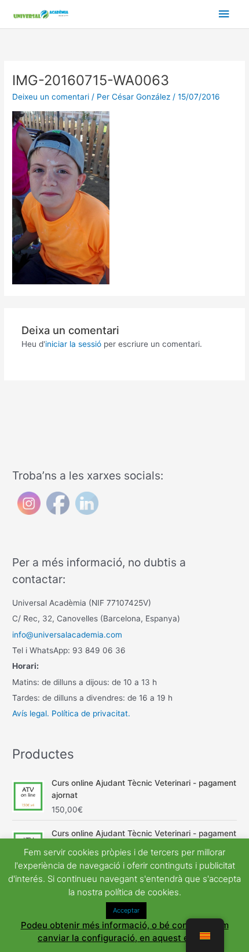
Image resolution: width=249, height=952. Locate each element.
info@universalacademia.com (67, 634)
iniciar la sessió (73, 344)
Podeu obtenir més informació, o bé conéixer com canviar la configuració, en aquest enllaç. (125, 932)
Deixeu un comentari (50, 96)
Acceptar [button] (126, 910)
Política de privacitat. (91, 713)
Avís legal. (30, 713)
